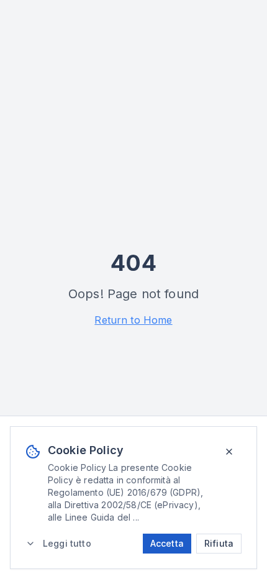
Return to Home (133, 320)
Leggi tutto (67, 543)
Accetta (167, 543)
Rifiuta (218, 543)
